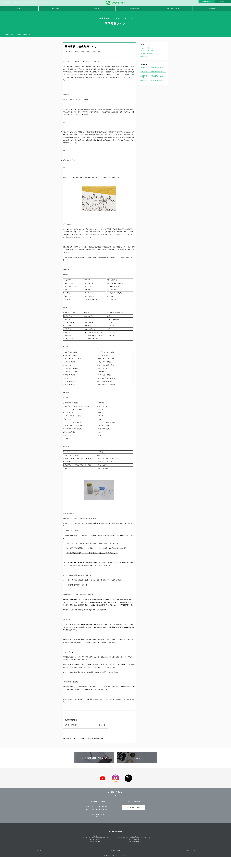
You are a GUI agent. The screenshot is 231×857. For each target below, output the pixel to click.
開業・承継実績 (134, 8)
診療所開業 (143, 56)
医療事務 (94, 51)
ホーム (19, 8)
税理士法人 (223, 1)
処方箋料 (76, 51)
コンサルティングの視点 (147, 50)
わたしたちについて (57, 8)
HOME (7, 34)
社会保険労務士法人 (206, 1)
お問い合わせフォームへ (133, 807)
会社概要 (38, 850)
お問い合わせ (211, 8)
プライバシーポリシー (192, 850)
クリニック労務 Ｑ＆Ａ (147, 48)
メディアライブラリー (173, 8)
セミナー (96, 8)
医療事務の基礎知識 (146, 53)
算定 (99, 51)
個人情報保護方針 (115, 850)
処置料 (82, 51)
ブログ (13, 34)
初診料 (88, 51)
